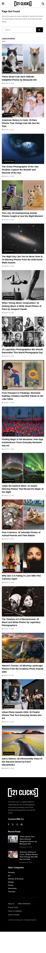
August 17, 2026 (8, 402)
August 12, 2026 (8, 768)
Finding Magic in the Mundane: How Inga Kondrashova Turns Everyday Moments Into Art (22, 442)
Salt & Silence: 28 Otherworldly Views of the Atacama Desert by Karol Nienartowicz (22, 761)
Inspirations (9, 114)
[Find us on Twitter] (13, 824)
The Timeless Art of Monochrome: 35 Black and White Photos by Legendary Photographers (21, 622)
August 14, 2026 (8, 675)
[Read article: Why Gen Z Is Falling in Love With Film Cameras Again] (23, 558)
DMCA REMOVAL (24, 904)
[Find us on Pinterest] (21, 824)
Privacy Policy (13, 907)
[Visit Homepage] (22, 3)
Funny (10, 885)
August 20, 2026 (8, 312)
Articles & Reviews (16, 879)
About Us (11, 904)
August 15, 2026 (8, 628)
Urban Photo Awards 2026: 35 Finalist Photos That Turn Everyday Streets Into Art (21, 715)
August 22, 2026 (8, 83)
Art (5, 387)
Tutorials (11, 892)
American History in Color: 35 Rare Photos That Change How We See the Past (20, 123)
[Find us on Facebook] (8, 824)
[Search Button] (43, 3)
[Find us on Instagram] (17, 824)
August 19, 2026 (8, 356)
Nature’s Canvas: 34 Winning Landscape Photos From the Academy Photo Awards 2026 (22, 668)
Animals (7, 71)
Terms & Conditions (15, 911)
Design (11, 882)
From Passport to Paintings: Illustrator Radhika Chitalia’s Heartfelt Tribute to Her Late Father (22, 396)
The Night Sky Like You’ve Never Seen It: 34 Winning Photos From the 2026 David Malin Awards (22, 259)
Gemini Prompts (14, 915)
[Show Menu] (3, 3)
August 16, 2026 (8, 539)
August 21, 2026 (8, 219)
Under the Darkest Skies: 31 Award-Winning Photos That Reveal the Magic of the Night (22, 489)
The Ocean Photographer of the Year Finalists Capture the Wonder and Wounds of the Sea (20, 169)
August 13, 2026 (8, 722)
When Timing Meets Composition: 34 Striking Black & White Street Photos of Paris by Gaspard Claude (21, 306)
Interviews (12, 888)
